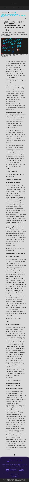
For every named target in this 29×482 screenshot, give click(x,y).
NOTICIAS (12, 12)
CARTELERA (4, 12)
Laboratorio (21, 7)
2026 (14, 3)
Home (13, 7)
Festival (6, 7)
